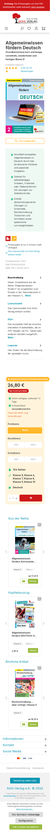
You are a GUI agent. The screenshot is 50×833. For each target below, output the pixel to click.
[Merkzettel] (29, 28)
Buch (25, 430)
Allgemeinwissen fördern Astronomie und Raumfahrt (23, 560)
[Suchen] (21, 28)
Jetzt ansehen (37, 7)
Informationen (13, 739)
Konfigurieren (26, 820)
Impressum (38, 768)
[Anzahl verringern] (10, 498)
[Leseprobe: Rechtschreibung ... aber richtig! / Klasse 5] (23, 724)
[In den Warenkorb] (31, 498)
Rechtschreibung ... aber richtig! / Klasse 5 (24, 703)
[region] (25, 5)
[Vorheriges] (6, 551)
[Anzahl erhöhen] (16, 498)
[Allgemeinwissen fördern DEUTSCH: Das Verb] (25, 614)
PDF (16, 444)
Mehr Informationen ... (25, 809)
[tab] (25, 287)
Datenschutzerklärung (18, 768)
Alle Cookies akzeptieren (26, 827)
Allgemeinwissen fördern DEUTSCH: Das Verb (24, 634)
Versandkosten (10, 796)
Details (33, 581)
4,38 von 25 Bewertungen (27, 69)
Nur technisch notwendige (26, 814)
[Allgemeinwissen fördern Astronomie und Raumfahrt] (25, 540)
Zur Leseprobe (26, 141)
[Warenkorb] (43, 28)
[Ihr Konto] (36, 28)
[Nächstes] (44, 551)
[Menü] (6, 28)
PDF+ (33, 444)
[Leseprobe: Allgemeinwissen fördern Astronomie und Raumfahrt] (23, 581)
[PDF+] (8, 238)
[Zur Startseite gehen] (25, 18)
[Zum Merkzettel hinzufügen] (39, 525)
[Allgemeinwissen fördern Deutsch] (25, 106)
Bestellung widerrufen (25, 780)
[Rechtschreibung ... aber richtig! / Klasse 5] (25, 683)
